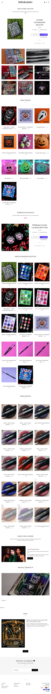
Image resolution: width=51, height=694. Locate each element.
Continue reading (29, 628)
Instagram (29, 684)
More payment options (44, 239)
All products (3, 683)
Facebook (29, 683)
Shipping (38, 29)
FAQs (2, 684)
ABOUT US (30, 558)
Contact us (15, 684)
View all (25, 651)
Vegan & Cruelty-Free (4, 686)
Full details (39, 40)
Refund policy (16, 686)
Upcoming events (4, 687)
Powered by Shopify (46, 685)
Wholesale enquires (17, 683)
